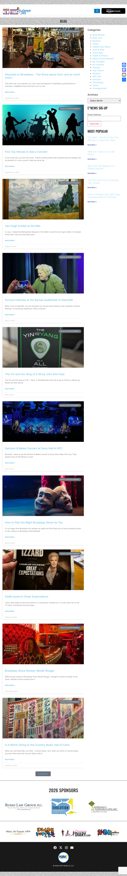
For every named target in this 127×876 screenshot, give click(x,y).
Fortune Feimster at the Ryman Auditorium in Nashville (39, 300)
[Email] (124, 74)
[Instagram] (66, 847)
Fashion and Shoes (101, 46)
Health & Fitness (100, 55)
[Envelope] (71, 847)
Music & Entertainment (103, 58)
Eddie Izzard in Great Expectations (26, 596)
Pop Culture (98, 70)
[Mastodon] (124, 69)
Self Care (97, 76)
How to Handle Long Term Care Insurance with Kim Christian (104, 195)
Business (97, 41)
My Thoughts (99, 61)
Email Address (94, 115)
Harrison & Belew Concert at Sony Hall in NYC (33, 448)
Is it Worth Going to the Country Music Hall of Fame (37, 744)
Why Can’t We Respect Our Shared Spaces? (101, 167)
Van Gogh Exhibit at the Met (22, 225)
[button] (43, 773)
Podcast (96, 67)
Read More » (10, 92)
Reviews (96, 73)
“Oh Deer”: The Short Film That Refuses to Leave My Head (103, 138)
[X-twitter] (60, 847)
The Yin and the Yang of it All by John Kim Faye (34, 374)
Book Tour (97, 38)
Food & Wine (98, 49)
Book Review (99, 35)
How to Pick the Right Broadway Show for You (34, 522)
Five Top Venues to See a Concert (26, 151)
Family (96, 44)
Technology (98, 82)
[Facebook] (55, 847)
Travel (95, 85)
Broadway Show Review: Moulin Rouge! (29, 670)
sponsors (97, 79)
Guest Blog (98, 52)
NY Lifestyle (98, 64)
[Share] (124, 79)
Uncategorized (99, 88)
